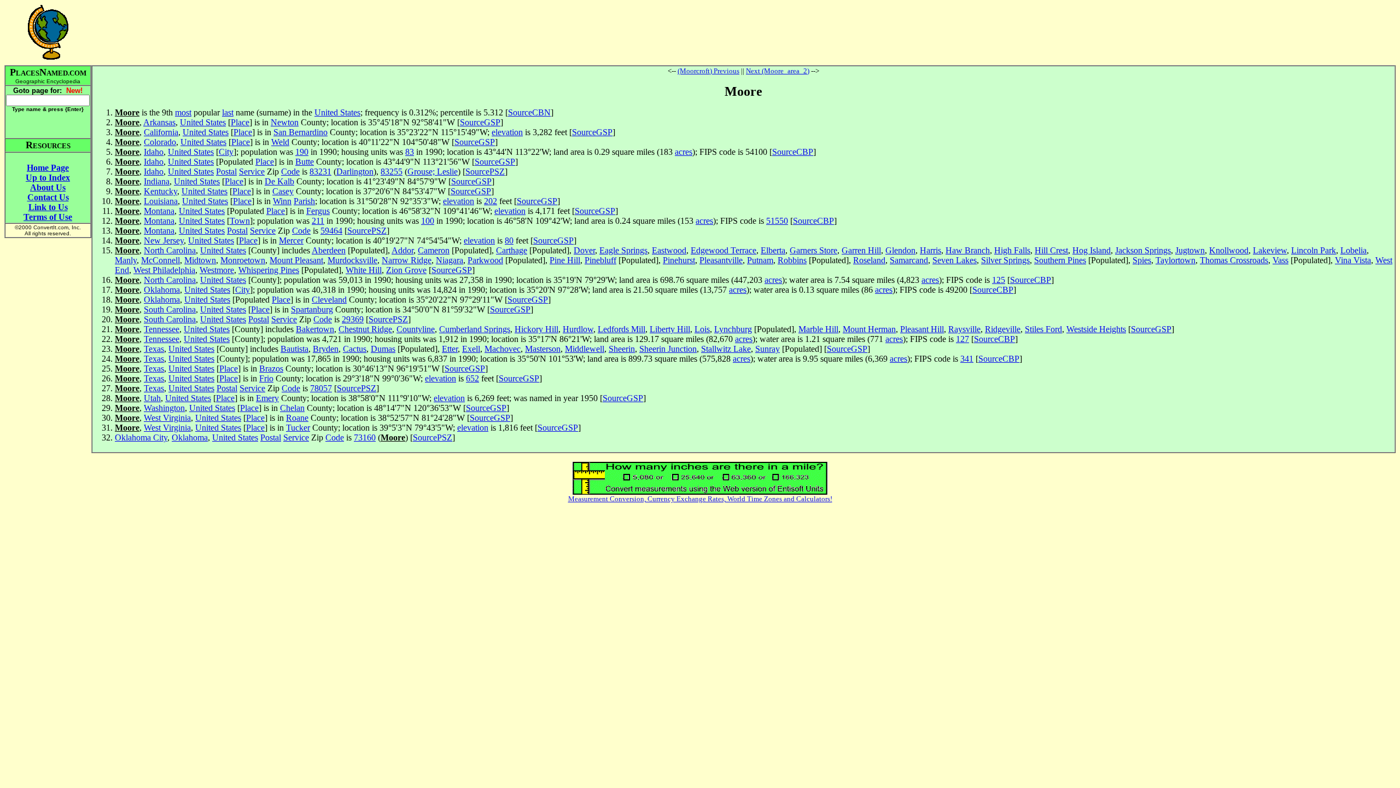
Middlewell (584, 349)
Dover (584, 250)
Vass (1280, 260)
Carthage (511, 250)
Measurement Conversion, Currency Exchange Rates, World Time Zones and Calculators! (700, 499)
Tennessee (161, 329)
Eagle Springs (623, 250)
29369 (353, 319)
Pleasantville (721, 260)
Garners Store (813, 250)
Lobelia (1353, 250)
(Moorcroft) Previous (708, 71)
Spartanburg (312, 309)
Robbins (792, 260)
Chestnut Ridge (365, 329)
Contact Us (48, 197)
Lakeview (1270, 250)
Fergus (318, 211)
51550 (777, 220)
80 (509, 240)
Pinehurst (679, 260)
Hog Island (1091, 250)
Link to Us (48, 207)
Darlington (355, 171)
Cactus (354, 349)
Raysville (964, 329)
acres (683, 152)
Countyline (415, 329)
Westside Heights (1096, 329)
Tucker (298, 427)
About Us (48, 187)
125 (998, 280)
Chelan (292, 408)
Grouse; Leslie (432, 171)
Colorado (160, 142)
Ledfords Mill (621, 329)
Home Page (48, 167)
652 (472, 378)
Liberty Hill (670, 329)
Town (240, 220)
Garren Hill (861, 250)
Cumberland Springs (474, 329)
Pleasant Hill (922, 329)
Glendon (900, 250)
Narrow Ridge (406, 260)
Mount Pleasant (296, 260)
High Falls (1012, 250)
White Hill (364, 270)
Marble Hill (818, 329)
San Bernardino (300, 132)
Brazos (271, 368)
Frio (266, 378)
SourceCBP (792, 152)
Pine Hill (565, 260)
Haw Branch (968, 250)
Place (240, 122)
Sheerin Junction (668, 349)
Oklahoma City (141, 437)
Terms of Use (48, 217)
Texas (154, 349)
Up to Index (48, 177)
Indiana (157, 181)
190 (301, 152)
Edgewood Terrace (723, 250)
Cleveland (329, 299)
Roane (297, 417)
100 (427, 220)
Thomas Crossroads (1234, 260)
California (161, 132)
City (226, 152)
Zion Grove (406, 270)
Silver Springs (1005, 260)
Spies (1142, 260)
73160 (365, 437)
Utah (152, 398)
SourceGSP (480, 122)
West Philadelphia (164, 270)
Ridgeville (1002, 329)
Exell (471, 349)
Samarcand (909, 260)
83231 (320, 171)
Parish (304, 201)
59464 (331, 230)
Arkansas (159, 122)
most (183, 112)
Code (290, 171)
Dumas (383, 349)
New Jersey (164, 240)
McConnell (160, 260)
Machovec (503, 349)
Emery (267, 398)
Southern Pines (1060, 260)
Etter (450, 349)
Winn (282, 201)
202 (490, 201)
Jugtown (1190, 250)
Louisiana (161, 201)
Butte (304, 161)
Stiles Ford (1043, 329)
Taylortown (1175, 260)
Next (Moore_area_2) (777, 71)
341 (966, 358)
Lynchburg (733, 329)
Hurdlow (578, 329)
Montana (159, 211)
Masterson (543, 349)
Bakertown (315, 329)
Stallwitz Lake (726, 349)
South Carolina (170, 309)
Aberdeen (329, 250)
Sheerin (622, 349)
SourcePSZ (485, 171)
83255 (391, 171)
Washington (164, 408)
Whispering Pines (268, 270)
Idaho (154, 152)
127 (962, 339)
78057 (321, 388)
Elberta (773, 250)
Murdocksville (352, 260)
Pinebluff (600, 260)
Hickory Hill (536, 329)
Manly (126, 260)
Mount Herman (869, 329)
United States (337, 112)
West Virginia (167, 417)
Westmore (217, 270)
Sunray (767, 349)
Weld (280, 142)
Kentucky (160, 191)
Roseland (869, 260)
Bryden (326, 349)
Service (252, 171)
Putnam (760, 260)
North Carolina (170, 250)
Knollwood (1229, 250)
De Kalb (279, 181)
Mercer (291, 240)
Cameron (434, 250)
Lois (702, 329)
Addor (402, 250)
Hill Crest (1051, 250)
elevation (507, 132)
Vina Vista (1353, 260)
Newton (285, 122)
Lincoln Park (1313, 250)
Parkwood (485, 260)
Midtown (200, 260)
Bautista (294, 349)
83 (409, 152)
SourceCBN (529, 112)
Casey (283, 191)
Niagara (449, 260)
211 (318, 220)
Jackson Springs (1143, 250)
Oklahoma (162, 289)
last (228, 112)
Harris (930, 250)
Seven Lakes (954, 260)
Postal (226, 171)
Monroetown (242, 260)
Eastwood (669, 250)
